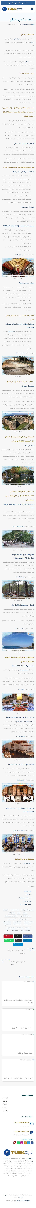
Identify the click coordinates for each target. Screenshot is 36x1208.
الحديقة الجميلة (14, 910)
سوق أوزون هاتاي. (19, 255)
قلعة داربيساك (6, 922)
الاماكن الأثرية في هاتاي (27, 910)
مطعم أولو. (21, 689)
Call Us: (21, 1131)
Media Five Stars (23, 1201)
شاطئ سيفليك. (19, 628)
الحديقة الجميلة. (19, 577)
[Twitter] (22, 3)
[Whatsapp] (12, 3)
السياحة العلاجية (22, 179)
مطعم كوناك (14, 930)
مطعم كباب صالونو (26, 930)
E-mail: (21, 1122)
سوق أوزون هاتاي (23, 919)
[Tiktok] (15, 3)
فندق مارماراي (27, 901)
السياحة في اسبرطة (25, 904)
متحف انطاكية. (20, 353)
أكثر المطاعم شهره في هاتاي (24, 722)
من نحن (5, 1107)
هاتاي (26, 62)
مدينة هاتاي (17, 39)
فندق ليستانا (27, 891)
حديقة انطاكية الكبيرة (18, 526)
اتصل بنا (5, 1111)
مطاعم (27, 927)
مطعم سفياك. (20, 736)
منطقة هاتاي (27, 864)
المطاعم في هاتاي (23, 670)
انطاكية (25, 913)
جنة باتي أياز (11, 913)
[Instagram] (19, 3)
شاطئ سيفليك (12, 919)
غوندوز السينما (17, 922)
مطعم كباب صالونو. (18, 830)
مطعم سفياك (10, 927)
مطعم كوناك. (20, 780)
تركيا (19, 913)
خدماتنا (5, 1101)
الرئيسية (5, 1098)
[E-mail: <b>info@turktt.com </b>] (31, 1123)
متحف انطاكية (17, 925)
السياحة (6, 910)
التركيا (32, 42)
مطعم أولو (19, 927)
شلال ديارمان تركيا (28, 922)
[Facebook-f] (26, 3)
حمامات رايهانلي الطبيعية (11, 916)
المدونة (5, 1104)
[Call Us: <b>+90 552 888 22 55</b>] (31, 1133)
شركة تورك (30, 1158)
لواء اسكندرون (27, 925)
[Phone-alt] (9, 3)
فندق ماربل (27, 894)
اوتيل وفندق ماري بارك (25, 898)
